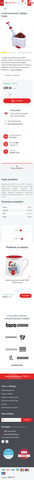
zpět (5, 9)
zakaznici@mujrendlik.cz (15, 124)
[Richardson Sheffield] (11, 357)
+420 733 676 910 (14, 121)
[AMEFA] (22, 349)
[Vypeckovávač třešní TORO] (17, 35)
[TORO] (11, 325)
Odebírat (27, 420)
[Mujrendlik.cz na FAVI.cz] (24, 454)
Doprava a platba (7, 394)
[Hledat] (18, 3)
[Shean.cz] (11, 477)
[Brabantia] (11, 349)
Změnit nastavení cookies (9, 407)
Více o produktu (16, 70)
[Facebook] (2, 441)
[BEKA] (22, 337)
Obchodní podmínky (7, 390)
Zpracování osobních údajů (9, 401)
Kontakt (4, 404)
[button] (30, 277)
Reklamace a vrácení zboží (9, 397)
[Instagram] (6, 441)
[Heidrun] (22, 357)
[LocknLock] (17, 365)
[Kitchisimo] (11, 337)
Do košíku (19, 101)
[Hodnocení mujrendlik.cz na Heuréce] (8, 454)
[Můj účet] (25, 3)
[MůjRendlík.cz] (10, 3)
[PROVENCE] (22, 325)
